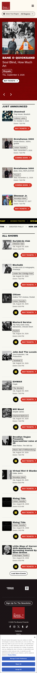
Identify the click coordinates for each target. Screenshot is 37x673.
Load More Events (18, 573)
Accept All (18, 669)
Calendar (18, 631)
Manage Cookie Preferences (18, 658)
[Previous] (4, 94)
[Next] (11, 94)
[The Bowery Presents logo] (6, 6)
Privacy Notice (12, 655)
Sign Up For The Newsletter (18, 603)
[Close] (35, 637)
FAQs (18, 634)
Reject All (18, 664)
